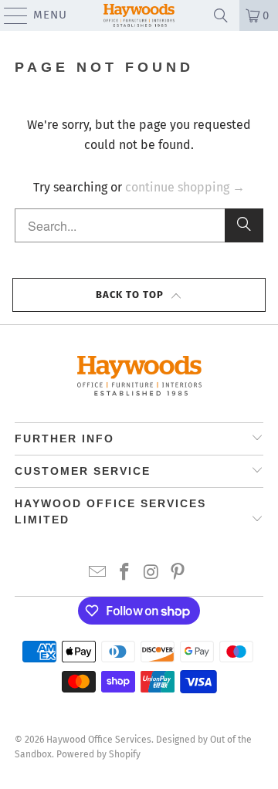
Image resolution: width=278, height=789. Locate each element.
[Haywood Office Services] (139, 15)
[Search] (244, 225)
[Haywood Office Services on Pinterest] (178, 573)
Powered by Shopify (98, 754)
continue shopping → (185, 187)
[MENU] (8, 15)
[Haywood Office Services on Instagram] (152, 573)
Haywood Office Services (98, 739)
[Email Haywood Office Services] (98, 573)
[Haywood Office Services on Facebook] (125, 573)
